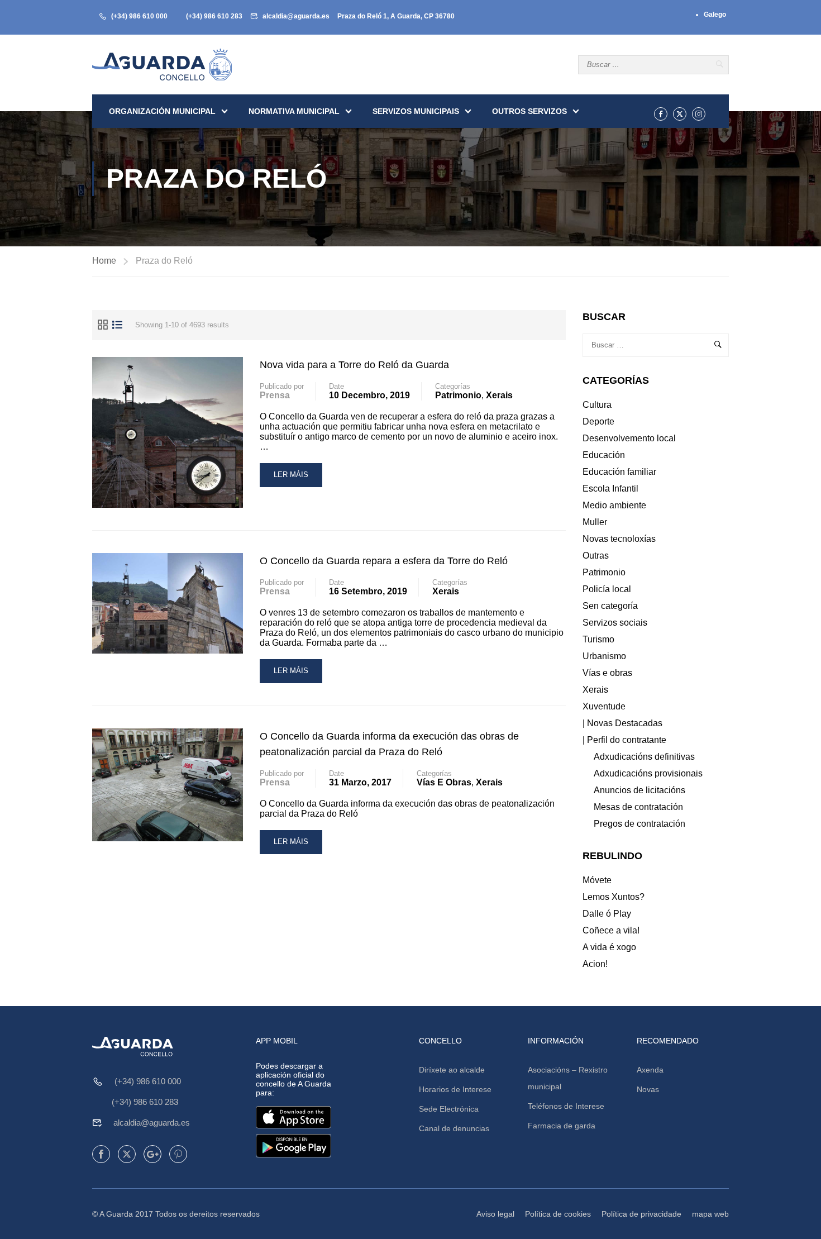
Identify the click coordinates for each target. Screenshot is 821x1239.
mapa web (710, 1213)
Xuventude (604, 706)
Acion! (595, 964)
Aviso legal (495, 1213)
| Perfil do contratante (624, 740)
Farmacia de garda (561, 1125)
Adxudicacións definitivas (644, 756)
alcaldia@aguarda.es (296, 16)
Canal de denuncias (454, 1128)
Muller (595, 522)
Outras (596, 555)
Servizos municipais (416, 111)
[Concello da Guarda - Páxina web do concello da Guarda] (162, 64)
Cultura (597, 404)
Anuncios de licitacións (639, 790)
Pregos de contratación (639, 823)
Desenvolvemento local (629, 438)
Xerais (499, 395)
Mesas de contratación (638, 807)
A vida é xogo (609, 947)
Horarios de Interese (455, 1089)
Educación (604, 455)
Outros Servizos (529, 111)
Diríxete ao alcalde (452, 1069)
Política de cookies (558, 1213)
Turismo (598, 639)
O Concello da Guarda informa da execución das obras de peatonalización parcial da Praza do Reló (389, 744)
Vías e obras (444, 782)
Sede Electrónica (449, 1108)
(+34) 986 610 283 (214, 16)
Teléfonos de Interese (566, 1106)
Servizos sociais (615, 622)
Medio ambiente (614, 505)
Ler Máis (290, 478)
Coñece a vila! (611, 930)
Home (104, 260)
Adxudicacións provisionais (648, 773)
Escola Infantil (610, 488)
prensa (275, 395)
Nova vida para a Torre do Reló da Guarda (354, 364)
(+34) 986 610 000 (139, 16)
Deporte (598, 421)
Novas (648, 1089)
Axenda (650, 1069)
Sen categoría (610, 606)
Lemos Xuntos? (614, 897)
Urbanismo (604, 656)
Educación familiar (619, 471)
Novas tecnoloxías (619, 539)
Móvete (597, 880)
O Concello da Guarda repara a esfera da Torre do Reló (384, 560)
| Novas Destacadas (622, 723)
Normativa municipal (294, 111)
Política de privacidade (641, 1213)
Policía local (607, 589)
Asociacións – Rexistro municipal (568, 1078)
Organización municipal (162, 111)
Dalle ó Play (607, 913)
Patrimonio (458, 395)
